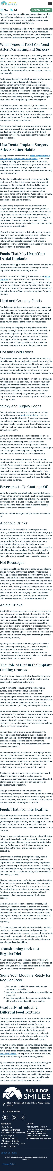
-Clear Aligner (7, 1135)
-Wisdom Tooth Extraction (13, 1132)
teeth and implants (29, 415)
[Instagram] (14, 1117)
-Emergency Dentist (10, 1130)
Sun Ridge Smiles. (8, 1053)
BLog (14, 1153)
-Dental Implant (8, 1146)
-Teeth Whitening (9, 1138)
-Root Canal (6, 1127)
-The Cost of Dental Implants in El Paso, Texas (13, 1142)
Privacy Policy (9, 1164)
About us (5, 1153)
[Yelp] (23, 1117)
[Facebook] (5, 1117)
